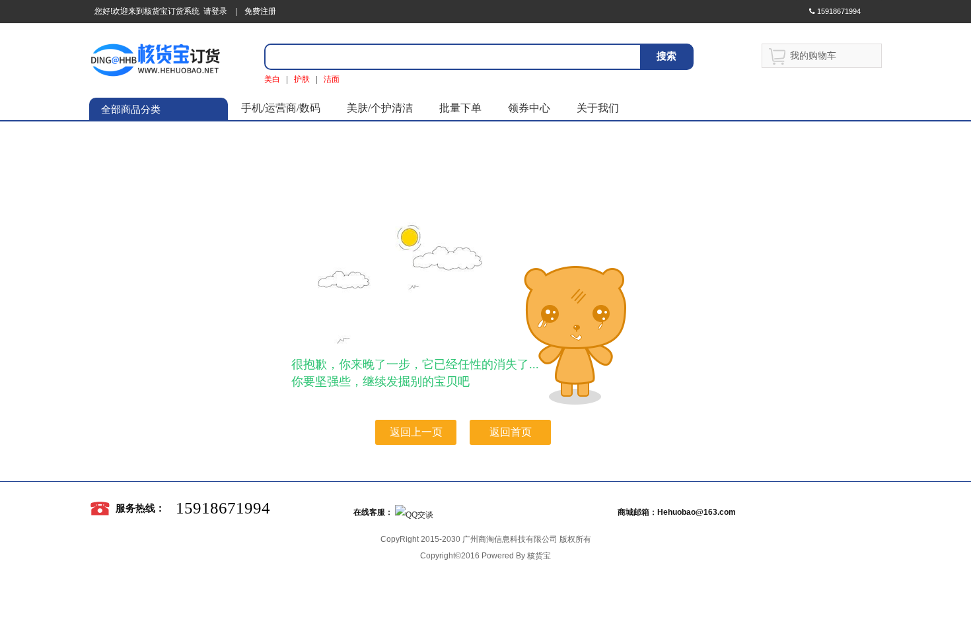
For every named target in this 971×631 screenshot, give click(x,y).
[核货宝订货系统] (155, 59)
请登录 (213, 11)
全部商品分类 (131, 109)
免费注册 (260, 11)
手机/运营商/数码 (280, 108)
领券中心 (529, 108)
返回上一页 (416, 432)
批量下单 (460, 108)
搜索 (666, 55)
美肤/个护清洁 (380, 108)
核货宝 (539, 555)
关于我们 (598, 108)
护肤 (302, 79)
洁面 (332, 79)
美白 (272, 79)
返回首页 (510, 432)
